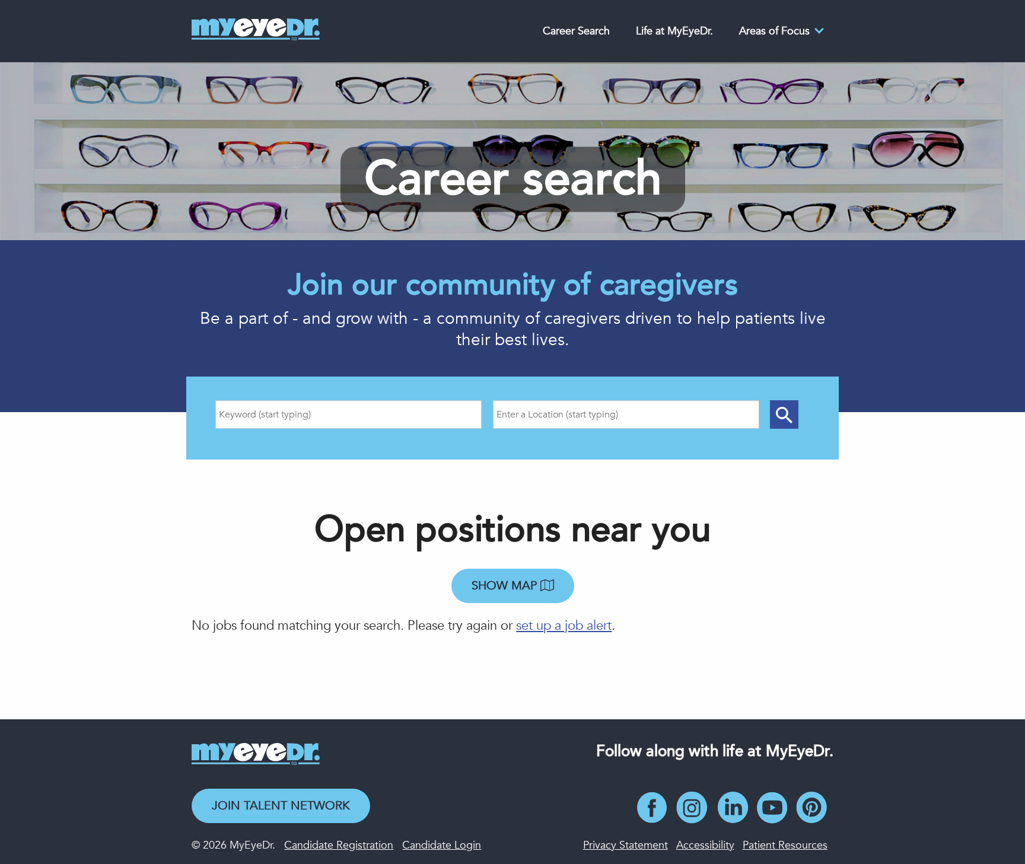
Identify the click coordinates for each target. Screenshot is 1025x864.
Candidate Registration (338, 845)
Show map (506, 586)
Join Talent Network (281, 806)
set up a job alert (564, 626)
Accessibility (705, 845)
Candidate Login (441, 845)
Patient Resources (785, 845)
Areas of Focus (774, 31)
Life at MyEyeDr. (674, 31)
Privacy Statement (625, 845)
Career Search (576, 31)
